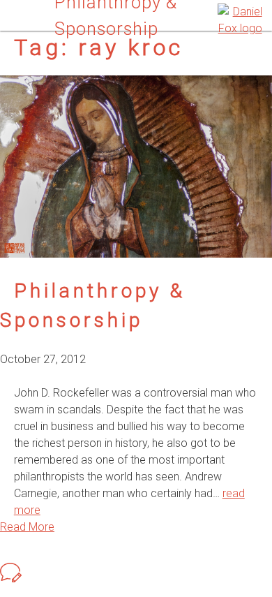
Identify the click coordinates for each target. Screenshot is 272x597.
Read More (27, 526)
